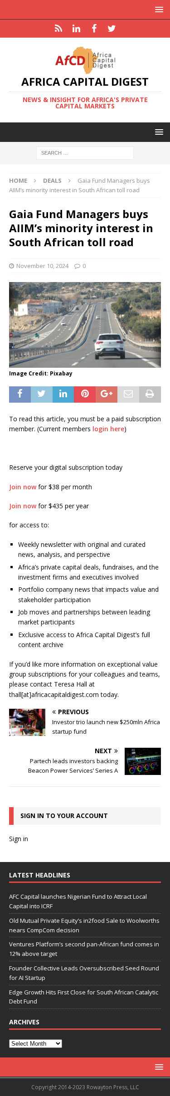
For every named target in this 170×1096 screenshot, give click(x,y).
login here (108, 428)
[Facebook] (94, 28)
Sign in (18, 838)
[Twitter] (112, 28)
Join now (22, 486)
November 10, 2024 (42, 266)
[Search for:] (85, 152)
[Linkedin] (76, 28)
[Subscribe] (59, 28)
